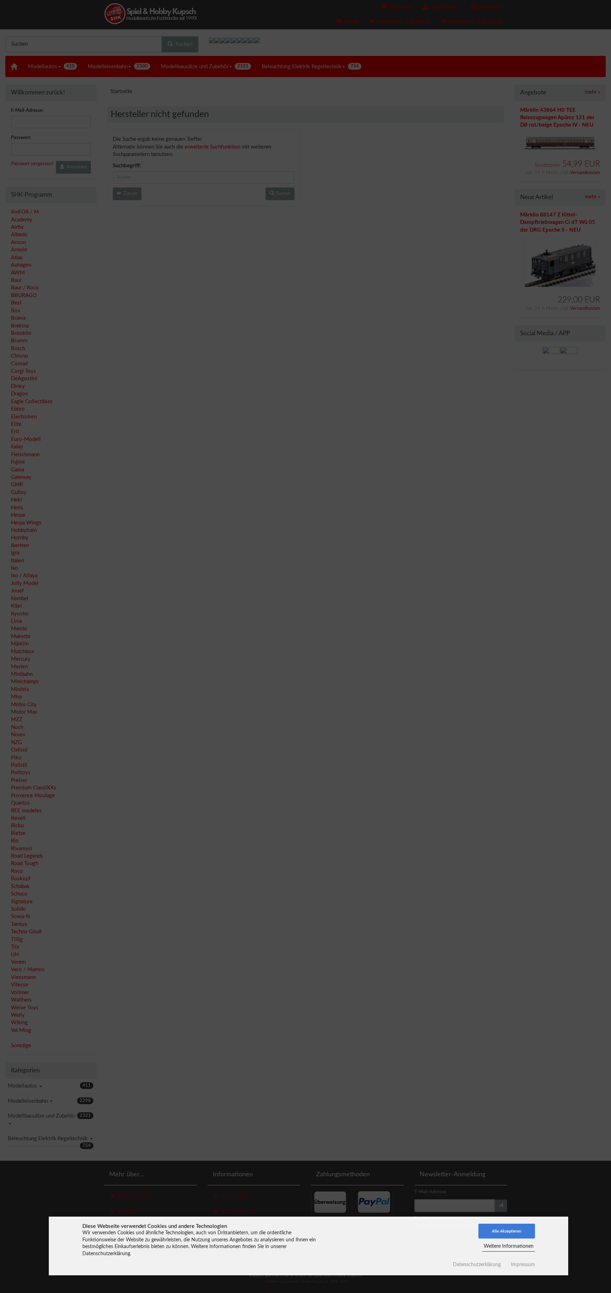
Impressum (523, 1264)
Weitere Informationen (509, 1246)
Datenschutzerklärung (477, 1264)
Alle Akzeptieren (506, 1231)
